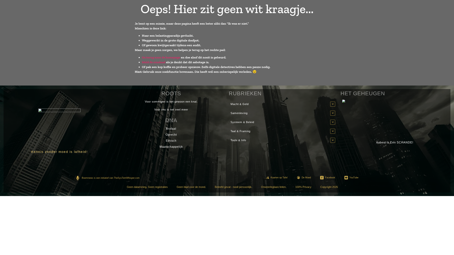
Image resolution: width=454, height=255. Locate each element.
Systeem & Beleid (242, 122)
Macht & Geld (240, 104)
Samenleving (239, 113)
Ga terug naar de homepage (161, 57)
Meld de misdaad (153, 62)
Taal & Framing (240, 131)
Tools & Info (238, 140)
